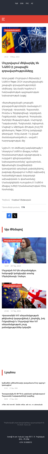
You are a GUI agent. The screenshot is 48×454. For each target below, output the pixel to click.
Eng (21, 3)
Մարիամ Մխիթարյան (21, 200)
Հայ (16, 3)
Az (32, 3)
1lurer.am (27, 425)
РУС (27, 3)
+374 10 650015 (25, 442)
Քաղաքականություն (12, 30)
